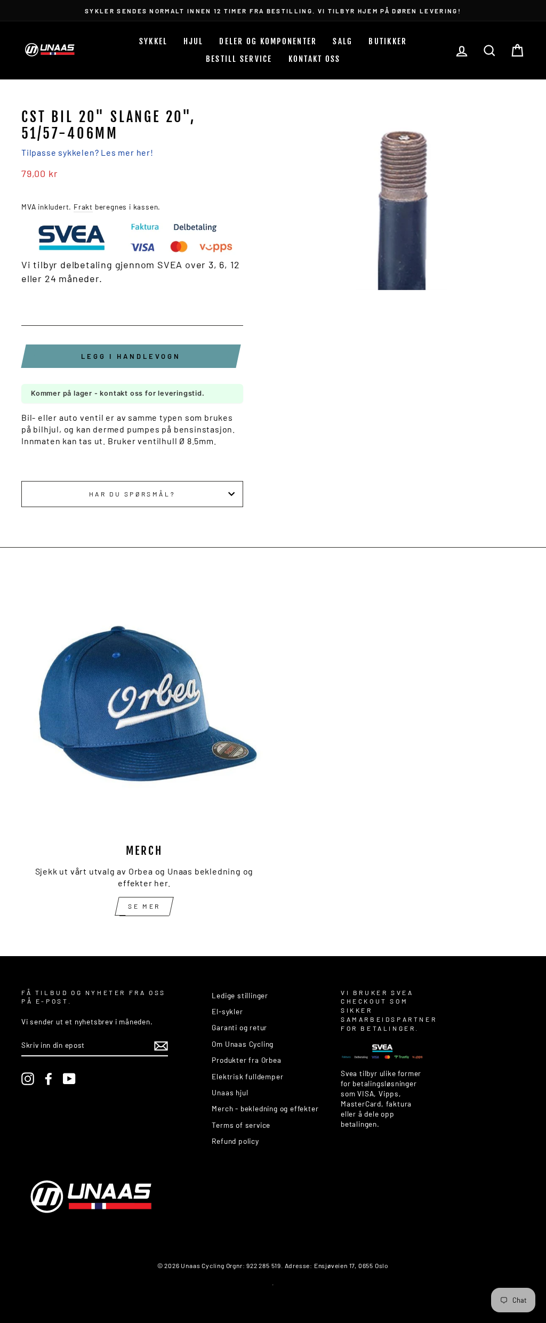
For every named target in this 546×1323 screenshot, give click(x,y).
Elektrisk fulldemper (247, 1076)
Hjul (193, 41)
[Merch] (144, 710)
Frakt (83, 206)
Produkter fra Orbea (246, 1059)
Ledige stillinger (240, 995)
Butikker (387, 41)
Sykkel (153, 41)
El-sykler (227, 1011)
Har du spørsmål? (132, 494)
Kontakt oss (314, 59)
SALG (342, 41)
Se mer (144, 906)
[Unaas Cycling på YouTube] (69, 1078)
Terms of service (241, 1124)
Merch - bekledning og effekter (265, 1108)
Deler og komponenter (268, 41)
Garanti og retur (239, 1027)
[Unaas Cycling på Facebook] (48, 1078)
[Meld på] (161, 1045)
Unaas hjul (230, 1092)
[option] (273, 10)
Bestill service (239, 59)
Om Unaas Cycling (243, 1043)
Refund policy (235, 1140)
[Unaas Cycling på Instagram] (27, 1078)
